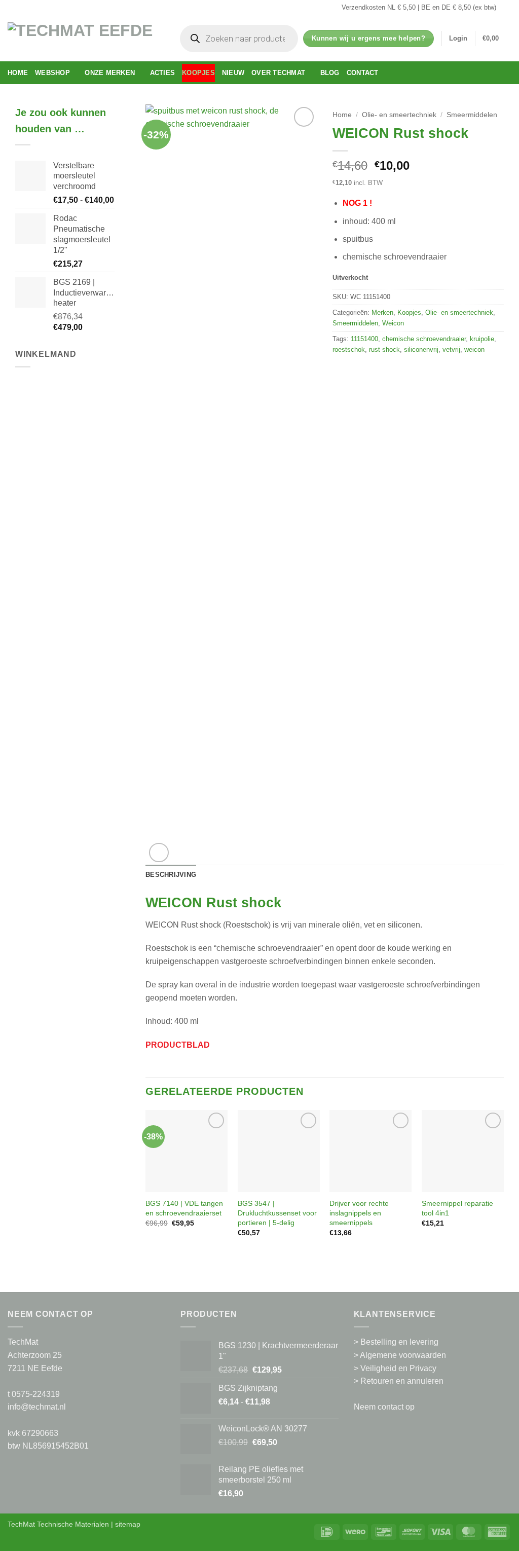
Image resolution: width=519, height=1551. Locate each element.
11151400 (364, 339)
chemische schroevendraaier (424, 339)
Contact (363, 73)
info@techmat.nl (37, 1406)
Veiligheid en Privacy (398, 1368)
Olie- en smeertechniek (399, 115)
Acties (162, 73)
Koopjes (198, 73)
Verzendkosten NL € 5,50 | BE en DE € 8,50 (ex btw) (419, 7)
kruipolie (482, 339)
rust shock (384, 349)
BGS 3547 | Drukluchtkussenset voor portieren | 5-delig (277, 1212)
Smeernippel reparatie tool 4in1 (457, 1208)
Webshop (52, 73)
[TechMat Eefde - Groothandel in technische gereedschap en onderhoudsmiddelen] (84, 38)
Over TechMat (278, 73)
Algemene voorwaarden (403, 1355)
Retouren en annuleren (401, 1381)
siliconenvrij (421, 349)
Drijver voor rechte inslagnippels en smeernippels (359, 1212)
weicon (474, 349)
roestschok (348, 349)
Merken (382, 312)
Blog (330, 73)
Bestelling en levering (399, 1342)
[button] (458, 38)
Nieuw (233, 73)
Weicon (393, 323)
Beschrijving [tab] (170, 874)
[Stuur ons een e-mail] (506, 7)
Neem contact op (384, 1406)
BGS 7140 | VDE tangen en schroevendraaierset (184, 1208)
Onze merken (110, 73)
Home (18, 73)
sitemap (127, 1524)
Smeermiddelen (472, 115)
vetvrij (451, 349)
